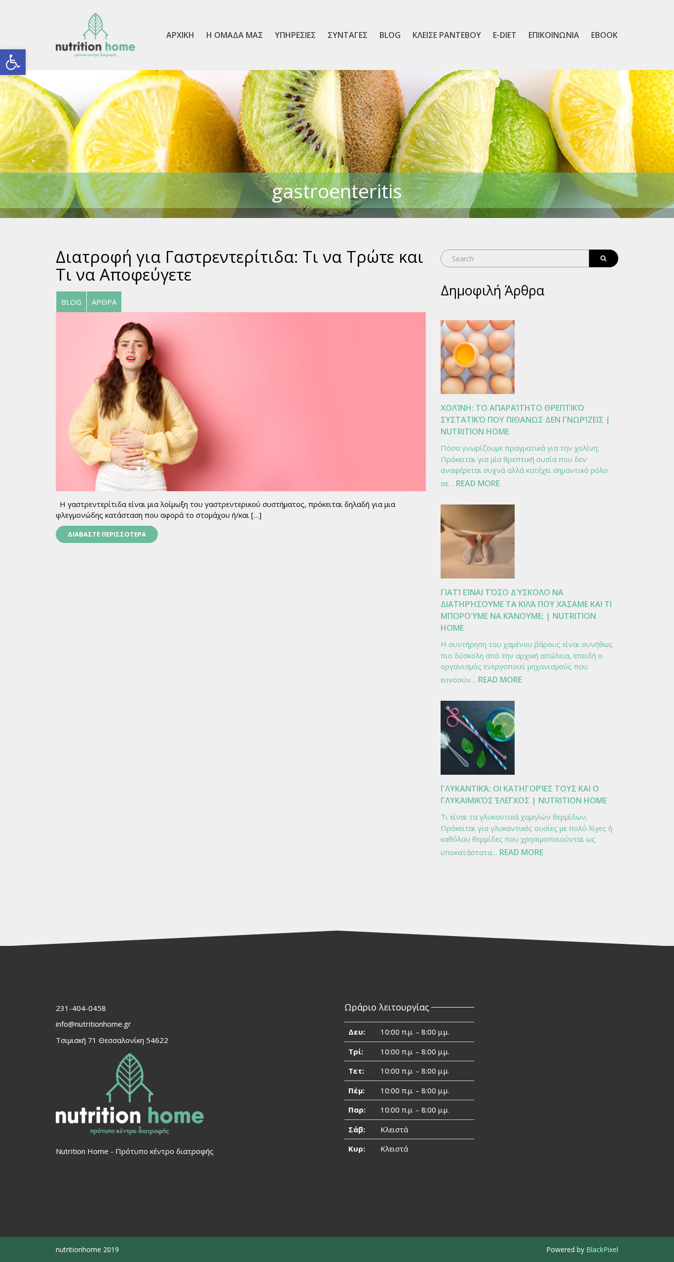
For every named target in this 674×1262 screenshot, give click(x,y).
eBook (604, 35)
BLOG (390, 35)
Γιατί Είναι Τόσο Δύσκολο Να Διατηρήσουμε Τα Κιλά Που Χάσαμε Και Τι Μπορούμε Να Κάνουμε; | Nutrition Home (526, 610)
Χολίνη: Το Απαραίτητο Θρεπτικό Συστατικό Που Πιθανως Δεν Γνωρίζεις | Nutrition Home (525, 419)
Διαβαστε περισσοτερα (107, 534)
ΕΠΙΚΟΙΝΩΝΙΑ (553, 35)
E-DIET (505, 35)
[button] (13, 62)
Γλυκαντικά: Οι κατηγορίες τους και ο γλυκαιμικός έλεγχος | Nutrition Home (524, 794)
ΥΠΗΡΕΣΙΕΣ (295, 35)
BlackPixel (602, 1249)
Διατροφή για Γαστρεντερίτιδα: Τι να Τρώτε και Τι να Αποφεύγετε (239, 266)
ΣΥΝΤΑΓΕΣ (348, 35)
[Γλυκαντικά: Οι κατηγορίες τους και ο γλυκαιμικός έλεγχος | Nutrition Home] (478, 737)
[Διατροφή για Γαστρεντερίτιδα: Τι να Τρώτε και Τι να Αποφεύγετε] (241, 400)
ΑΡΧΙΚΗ (180, 35)
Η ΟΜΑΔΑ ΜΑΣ (234, 35)
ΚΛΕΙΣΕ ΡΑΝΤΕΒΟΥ (446, 35)
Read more (478, 484)
